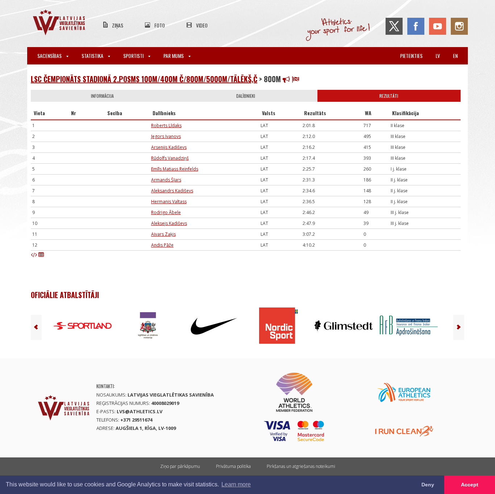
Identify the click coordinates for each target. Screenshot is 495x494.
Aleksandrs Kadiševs (172, 191)
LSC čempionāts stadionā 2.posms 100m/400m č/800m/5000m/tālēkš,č (144, 79)
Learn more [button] (236, 484)
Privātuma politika (233, 466)
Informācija (102, 96)
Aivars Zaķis (163, 234)
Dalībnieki (245, 96)
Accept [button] (469, 484)
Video (202, 25)
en (455, 55)
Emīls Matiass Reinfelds (174, 169)
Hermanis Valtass (169, 201)
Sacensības (50, 55)
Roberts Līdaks (166, 125)
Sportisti (134, 55)
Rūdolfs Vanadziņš (170, 158)
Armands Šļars (166, 180)
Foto (159, 25)
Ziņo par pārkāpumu (180, 466)
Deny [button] (427, 484)
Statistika (93, 55)
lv (438, 55)
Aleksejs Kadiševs (169, 223)
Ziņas (117, 25)
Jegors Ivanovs (166, 136)
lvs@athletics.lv (139, 411)
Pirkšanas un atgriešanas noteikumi (301, 466)
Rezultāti (388, 96)
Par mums (174, 55)
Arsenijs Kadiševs (169, 147)
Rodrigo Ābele (166, 212)
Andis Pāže (162, 245)
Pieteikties (411, 55)
